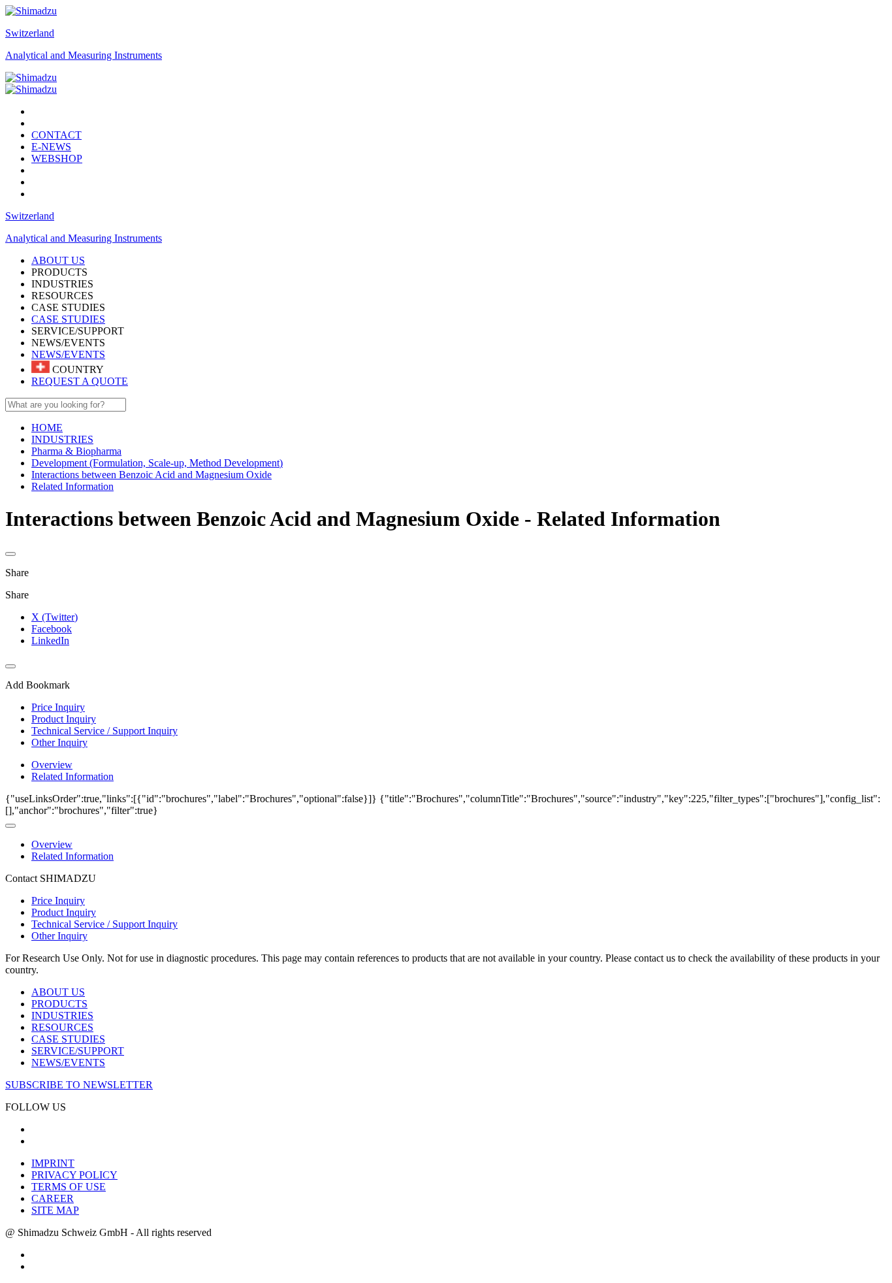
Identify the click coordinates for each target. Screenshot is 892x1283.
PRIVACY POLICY (74, 1174)
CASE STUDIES (68, 319)
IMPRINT (52, 1163)
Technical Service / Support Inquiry (104, 924)
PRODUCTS (59, 1003)
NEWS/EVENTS (68, 354)
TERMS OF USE (68, 1186)
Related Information (72, 776)
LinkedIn (50, 640)
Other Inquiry (59, 935)
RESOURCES (62, 1027)
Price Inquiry (58, 900)
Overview (51, 764)
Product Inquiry (63, 912)
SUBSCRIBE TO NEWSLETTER (79, 1084)
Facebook (51, 628)
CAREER (52, 1198)
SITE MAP (55, 1210)
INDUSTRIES (62, 1015)
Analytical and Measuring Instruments (83, 55)
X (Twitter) (54, 617)
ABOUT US (58, 992)
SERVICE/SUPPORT (77, 1050)
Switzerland (29, 33)
